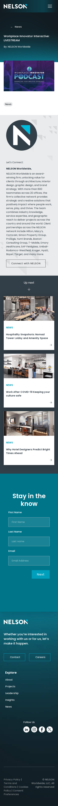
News (16, 27)
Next (41, 574)
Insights (10, 700)
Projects (10, 686)
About (9, 679)
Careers (40, 657)
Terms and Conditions (10, 785)
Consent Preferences (13, 792)
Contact (15, 657)
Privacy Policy (12, 779)
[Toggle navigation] (49, 6)
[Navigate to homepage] (15, 6)
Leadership (12, 693)
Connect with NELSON (26, 263)
